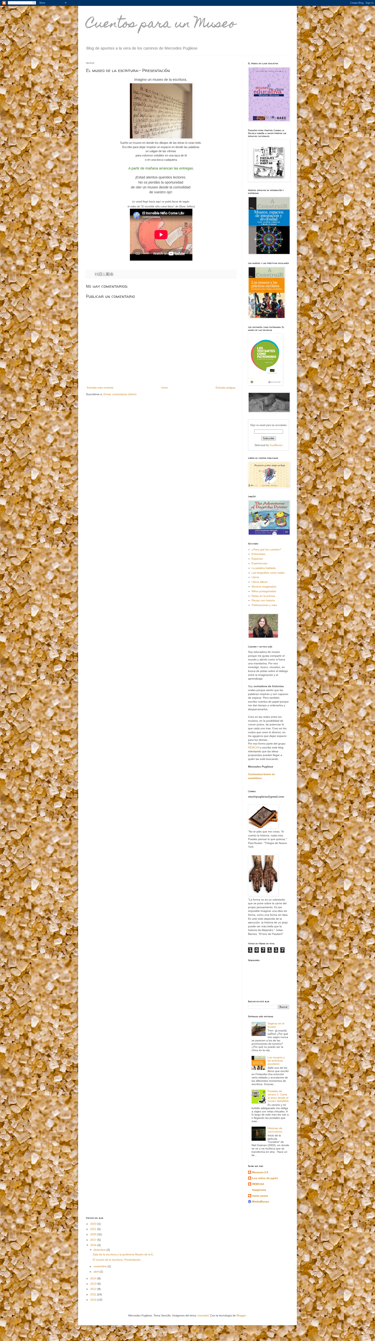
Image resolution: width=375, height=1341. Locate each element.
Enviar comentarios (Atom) (120, 394)
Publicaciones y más (264, 605)
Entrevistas (258, 554)
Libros (255, 577)
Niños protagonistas (264, 591)
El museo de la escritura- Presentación (117, 1259)
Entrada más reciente (100, 387)
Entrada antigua (225, 387)
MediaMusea (260, 1201)
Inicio (164, 387)
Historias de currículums (275, 1130)
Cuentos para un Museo (161, 24)
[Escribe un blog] (100, 274)
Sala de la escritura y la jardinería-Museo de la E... (124, 1254)
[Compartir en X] (104, 274)
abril (97, 1271)
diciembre (100, 1249)
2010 (93, 1299)
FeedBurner (276, 445)
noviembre (100, 1266)
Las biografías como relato (268, 572)
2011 (93, 1294)
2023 (93, 1223)
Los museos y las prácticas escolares (276, 1061)
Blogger (241, 1315)
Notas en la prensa (263, 595)
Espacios (257, 558)
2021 (93, 1229)
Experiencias (259, 563)
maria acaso (260, 1195)
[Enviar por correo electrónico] (97, 274)
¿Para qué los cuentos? (266, 549)
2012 (93, 1288)
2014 (93, 1278)
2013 (93, 1283)
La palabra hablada (264, 568)
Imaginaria (259, 1189)
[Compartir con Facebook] (108, 274)
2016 (93, 1245)
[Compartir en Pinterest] (111, 274)
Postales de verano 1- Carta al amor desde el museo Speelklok (278, 1096)
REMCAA (254, 747)
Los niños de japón (265, 1178)
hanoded (203, 1315)
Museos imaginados (264, 586)
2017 (93, 1239)
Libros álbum (260, 581)
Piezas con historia (263, 600)
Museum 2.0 (260, 1172)
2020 (93, 1234)
